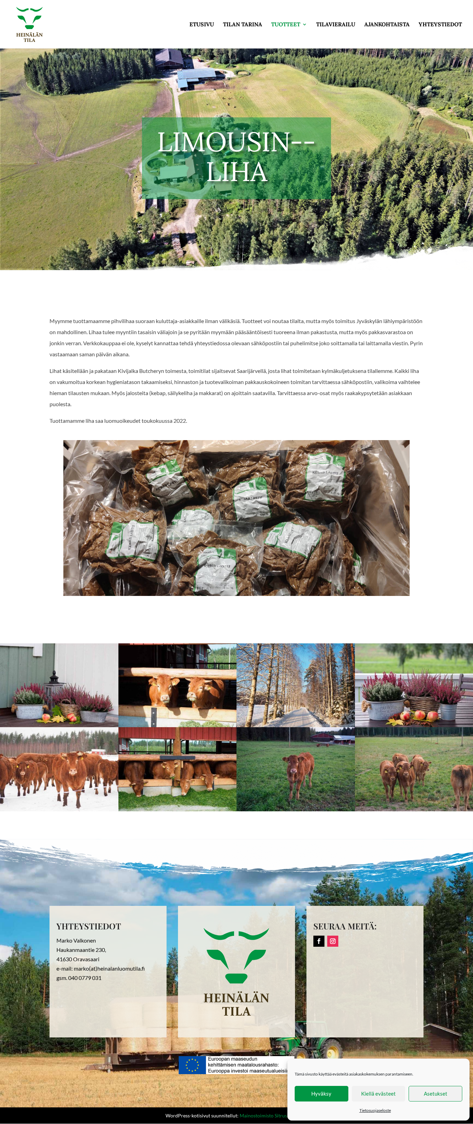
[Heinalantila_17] (59, 725)
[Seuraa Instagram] (332, 941)
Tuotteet (285, 25)
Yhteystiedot (440, 25)
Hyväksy (321, 1093)
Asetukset (435, 1093)
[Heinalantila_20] (177, 809)
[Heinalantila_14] (296, 725)
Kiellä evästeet (378, 1093)
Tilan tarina (242, 25)
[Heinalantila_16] (296, 809)
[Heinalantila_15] (59, 809)
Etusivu (201, 25)
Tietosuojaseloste (375, 1110)
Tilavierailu (335, 25)
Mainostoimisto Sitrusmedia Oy (273, 1115)
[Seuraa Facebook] (318, 941)
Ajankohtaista (387, 25)
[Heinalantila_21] (177, 725)
